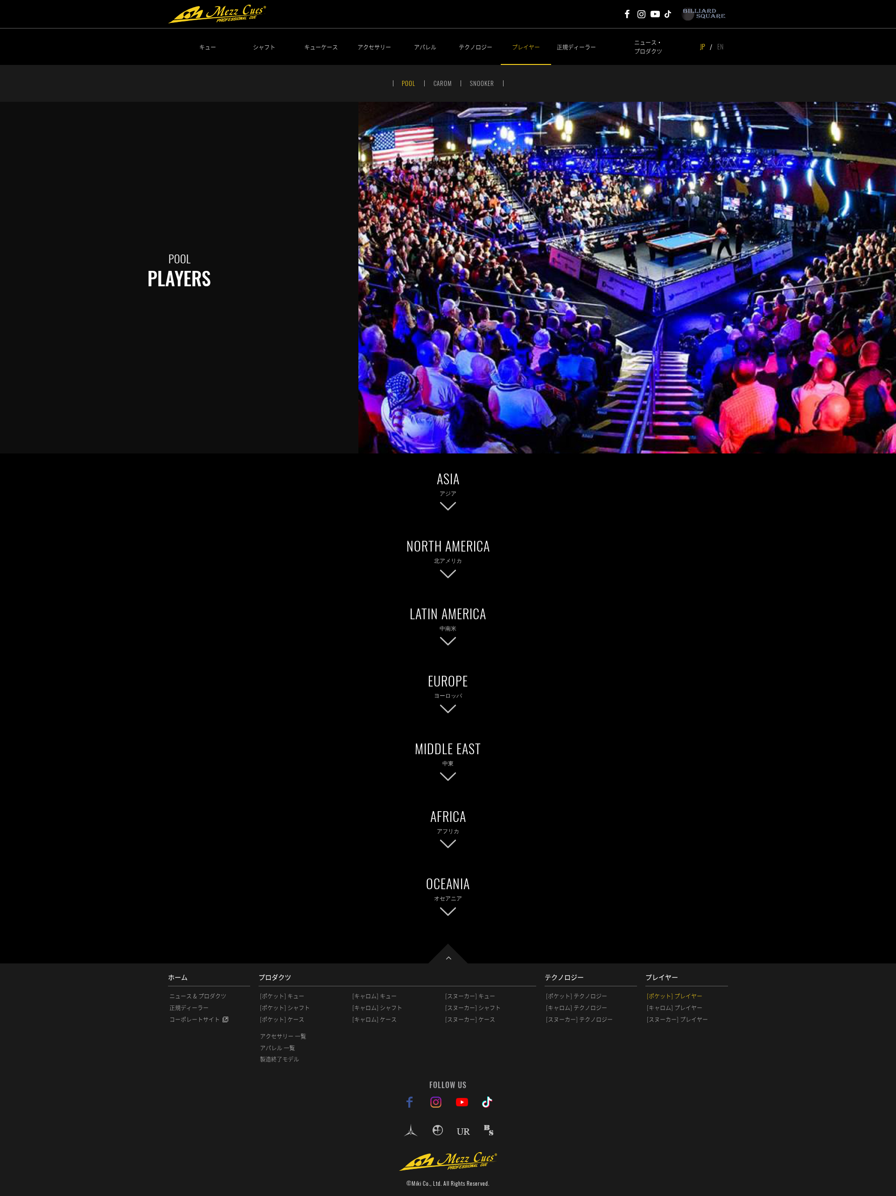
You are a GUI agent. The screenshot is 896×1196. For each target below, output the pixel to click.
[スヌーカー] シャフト (473, 1008)
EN (720, 46)
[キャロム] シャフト (377, 1008)
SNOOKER (482, 83)
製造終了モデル (279, 1059)
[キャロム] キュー (374, 996)
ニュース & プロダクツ (197, 996)
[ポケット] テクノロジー (576, 996)
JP (702, 46)
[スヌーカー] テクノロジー (579, 1019)
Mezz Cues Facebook (627, 14)
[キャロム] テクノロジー (576, 1008)
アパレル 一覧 (277, 1048)
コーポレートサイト (194, 1019)
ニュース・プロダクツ (648, 46)
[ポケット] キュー (282, 996)
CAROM (443, 83)
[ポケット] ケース (282, 1019)
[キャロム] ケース (374, 1019)
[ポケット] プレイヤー (674, 996)
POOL (408, 83)
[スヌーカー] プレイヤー (677, 1019)
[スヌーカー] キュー (470, 996)
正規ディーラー (576, 47)
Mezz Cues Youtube (655, 14)
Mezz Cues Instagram (641, 14)
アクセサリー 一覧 (283, 1036)
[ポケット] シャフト (285, 1008)
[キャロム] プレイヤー (674, 1008)
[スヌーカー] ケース (470, 1019)
